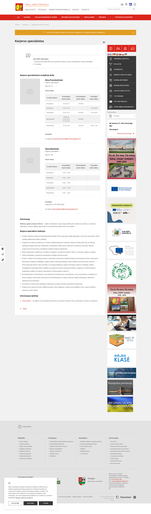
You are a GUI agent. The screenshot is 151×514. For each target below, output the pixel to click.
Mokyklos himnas (25, 451)
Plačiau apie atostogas (124, 133)
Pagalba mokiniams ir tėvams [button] (46, 17)
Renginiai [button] (102, 17)
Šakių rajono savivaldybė (95, 481)
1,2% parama (118, 96)
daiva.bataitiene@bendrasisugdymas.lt (65, 209)
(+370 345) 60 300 (116, 479)
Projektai (117, 64)
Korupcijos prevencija (116, 456)
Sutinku (45, 503)
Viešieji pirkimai (84, 451)
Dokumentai (118, 69)
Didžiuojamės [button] (89, 17)
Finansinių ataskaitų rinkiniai (88, 444)
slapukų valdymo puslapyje (24, 497)
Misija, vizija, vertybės (26, 446)
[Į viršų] (134, 497)
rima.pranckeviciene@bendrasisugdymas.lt (66, 139)
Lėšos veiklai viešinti (86, 446)
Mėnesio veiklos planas (123, 75)
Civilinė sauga (114, 458)
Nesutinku (30, 503)
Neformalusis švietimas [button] (70, 17)
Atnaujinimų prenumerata (124, 107)
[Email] (58, 482)
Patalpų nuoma (54, 453)
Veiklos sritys (30, 9)
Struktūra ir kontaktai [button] (124, 17)
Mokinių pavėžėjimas (121, 85)
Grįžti (25, 309)
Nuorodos (113, 441)
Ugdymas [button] (27, 17)
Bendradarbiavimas (25, 456)
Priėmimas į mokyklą (121, 59)
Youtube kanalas (120, 101)
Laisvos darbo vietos (122, 91)
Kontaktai (85, 9)
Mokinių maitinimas (121, 80)
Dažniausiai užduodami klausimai (120, 451)
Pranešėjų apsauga (116, 453)
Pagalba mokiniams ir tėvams (40, 24)
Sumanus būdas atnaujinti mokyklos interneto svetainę (107, 498)
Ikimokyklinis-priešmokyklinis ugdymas (61, 441)
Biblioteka (53, 456)
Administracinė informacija (59, 9)
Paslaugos (42, 9)
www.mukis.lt (26, 301)
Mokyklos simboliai (25, 449)
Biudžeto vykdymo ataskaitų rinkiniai (91, 441)
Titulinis (17, 24)
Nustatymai (15, 503)
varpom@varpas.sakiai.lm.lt (120, 481)
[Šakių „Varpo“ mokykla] (20, 7)
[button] (122, 4)
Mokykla (76, 9)
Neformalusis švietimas (57, 444)
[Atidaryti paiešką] (134, 9)
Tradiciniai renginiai (25, 453)
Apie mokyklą (24, 441)
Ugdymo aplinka (24, 444)
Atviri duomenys (115, 463)
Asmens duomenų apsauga (118, 446)
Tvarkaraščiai (26, 427)
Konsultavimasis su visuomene (119, 449)
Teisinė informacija (116, 461)
